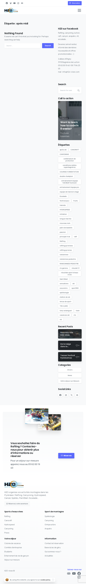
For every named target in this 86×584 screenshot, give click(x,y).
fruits (75, 201)
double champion (66, 176)
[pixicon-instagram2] (79, 577)
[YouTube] (14, 3)
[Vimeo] (11, 3)
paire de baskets (66, 228)
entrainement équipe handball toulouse (69, 182)
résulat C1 (76, 268)
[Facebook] (7, 3)
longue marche (65, 219)
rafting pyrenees (66, 246)
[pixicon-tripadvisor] (68, 573)
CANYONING (64, 154)
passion (63, 232)
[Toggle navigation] (79, 10)
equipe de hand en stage (69, 192)
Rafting (62, 241)
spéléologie (64, 292)
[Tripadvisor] (22, 3)
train (78, 310)
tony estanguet (66, 310)
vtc (75, 315)
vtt (61, 319)
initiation (63, 214)
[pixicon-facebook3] (79, 573)
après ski (63, 150)
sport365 (75, 288)
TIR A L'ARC (64, 306)
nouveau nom (65, 223)
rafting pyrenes (66, 250)
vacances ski (65, 315)
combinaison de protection (69, 160)
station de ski (65, 297)
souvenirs (64, 288)
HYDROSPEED (65, 210)
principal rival (65, 237)
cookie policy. (45, 580)
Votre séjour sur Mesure (69, 381)
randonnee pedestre (68, 259)
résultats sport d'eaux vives (69, 273)
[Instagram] (18, 3)
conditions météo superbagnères (69, 166)
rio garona (64, 268)
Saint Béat (64, 279)
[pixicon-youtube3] (73, 573)
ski (73, 283)
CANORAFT (75, 150)
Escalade (63, 196)
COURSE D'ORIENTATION (69, 172)
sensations (64, 283)
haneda (63, 205)
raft (75, 237)
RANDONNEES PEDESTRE (69, 264)
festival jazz (64, 201)
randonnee (64, 255)
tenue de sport (65, 301)
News (70, 375)
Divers (69, 370)
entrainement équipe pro (69, 187)
